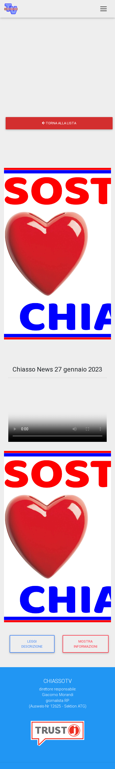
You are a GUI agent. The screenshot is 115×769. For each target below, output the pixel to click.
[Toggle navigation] (103, 9)
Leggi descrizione (32, 644)
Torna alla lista (60, 123)
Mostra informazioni (85, 644)
